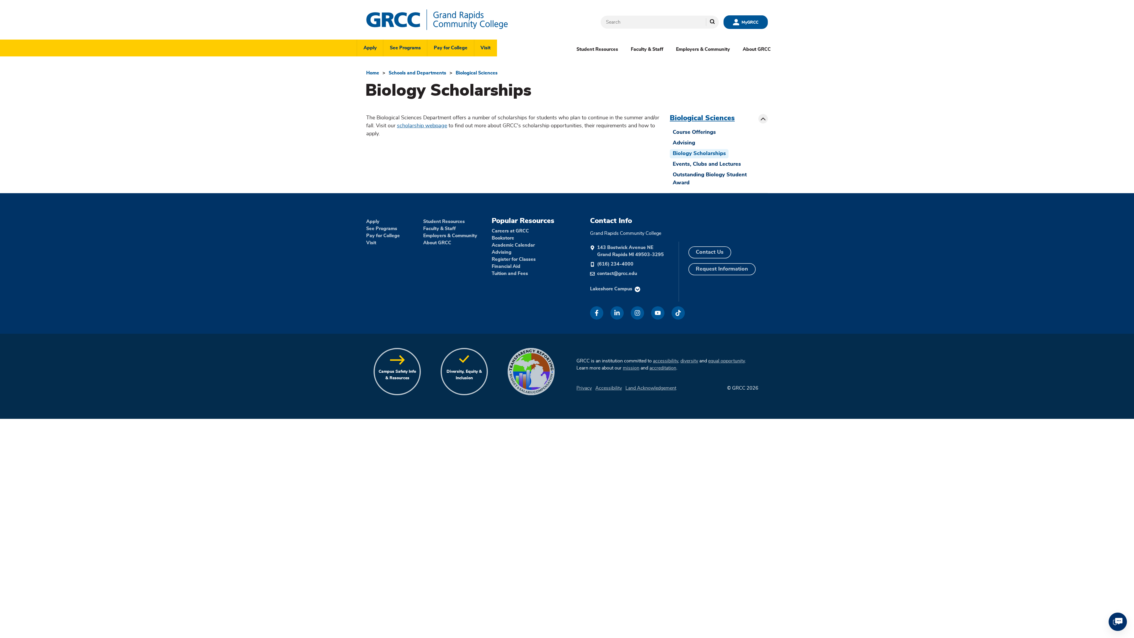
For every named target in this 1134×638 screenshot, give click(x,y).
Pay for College (450, 47)
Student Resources (597, 49)
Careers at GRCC (510, 231)
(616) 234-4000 (615, 264)
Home (372, 73)
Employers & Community (703, 49)
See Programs (405, 47)
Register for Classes (514, 259)
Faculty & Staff (647, 49)
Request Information (722, 269)
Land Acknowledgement (650, 388)
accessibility (665, 361)
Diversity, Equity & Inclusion (464, 374)
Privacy (584, 388)
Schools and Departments (417, 73)
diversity (689, 361)
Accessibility (608, 388)
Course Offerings (694, 132)
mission (631, 368)
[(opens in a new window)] (596, 313)
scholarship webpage (422, 125)
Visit (485, 47)
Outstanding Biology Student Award (710, 178)
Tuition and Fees (510, 273)
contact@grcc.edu (617, 273)
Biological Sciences (477, 73)
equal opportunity (726, 361)
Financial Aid (506, 266)
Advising (684, 143)
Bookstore (503, 238)
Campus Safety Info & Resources (397, 374)
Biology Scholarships (699, 153)
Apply (370, 47)
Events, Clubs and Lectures (707, 164)
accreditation (662, 368)
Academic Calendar (513, 245)
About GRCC (757, 49)
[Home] (454, 19)
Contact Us (710, 252)
